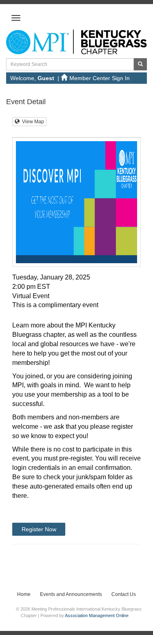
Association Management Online (97, 615)
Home (24, 594)
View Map (32, 121)
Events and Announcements (71, 594)
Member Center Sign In (99, 78)
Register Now (39, 529)
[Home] (76, 42)
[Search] (140, 64)
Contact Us (123, 594)
